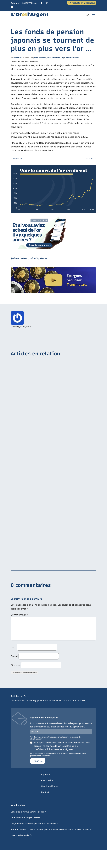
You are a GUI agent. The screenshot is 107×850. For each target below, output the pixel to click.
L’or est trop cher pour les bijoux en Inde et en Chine (41, 424)
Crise (49, 58)
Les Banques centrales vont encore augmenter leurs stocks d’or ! (48, 562)
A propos (45, 774)
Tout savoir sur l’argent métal (25, 818)
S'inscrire (38, 761)
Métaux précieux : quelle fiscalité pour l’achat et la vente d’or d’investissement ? (51, 829)
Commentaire (19, 614)
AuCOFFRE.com (29, 3)
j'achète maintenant (83, 3)
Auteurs (15, 3)
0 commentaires (71, 58)
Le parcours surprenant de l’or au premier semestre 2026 (43, 493)
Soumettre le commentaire (24, 672)
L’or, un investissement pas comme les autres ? (34, 824)
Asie (36, 58)
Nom (13, 647)
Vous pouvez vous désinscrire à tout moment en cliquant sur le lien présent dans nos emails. (58, 755)
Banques (42, 58)
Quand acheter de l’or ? (22, 835)
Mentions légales (49, 786)
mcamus (17, 58)
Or (62, 58)
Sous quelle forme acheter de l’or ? (28, 812)
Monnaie (56, 58)
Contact (45, 792)
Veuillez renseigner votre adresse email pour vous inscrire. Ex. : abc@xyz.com (56, 738)
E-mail (14, 656)
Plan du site (47, 780)
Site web (15, 665)
